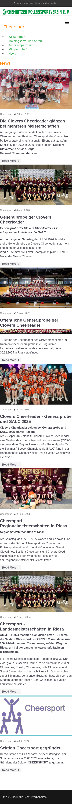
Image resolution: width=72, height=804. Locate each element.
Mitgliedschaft (18, 49)
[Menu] (67, 22)
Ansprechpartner (20, 45)
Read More (9, 160)
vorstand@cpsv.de (46, 3)
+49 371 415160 (25, 3)
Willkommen (17, 37)
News (12, 53)
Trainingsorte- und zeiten (25, 41)
